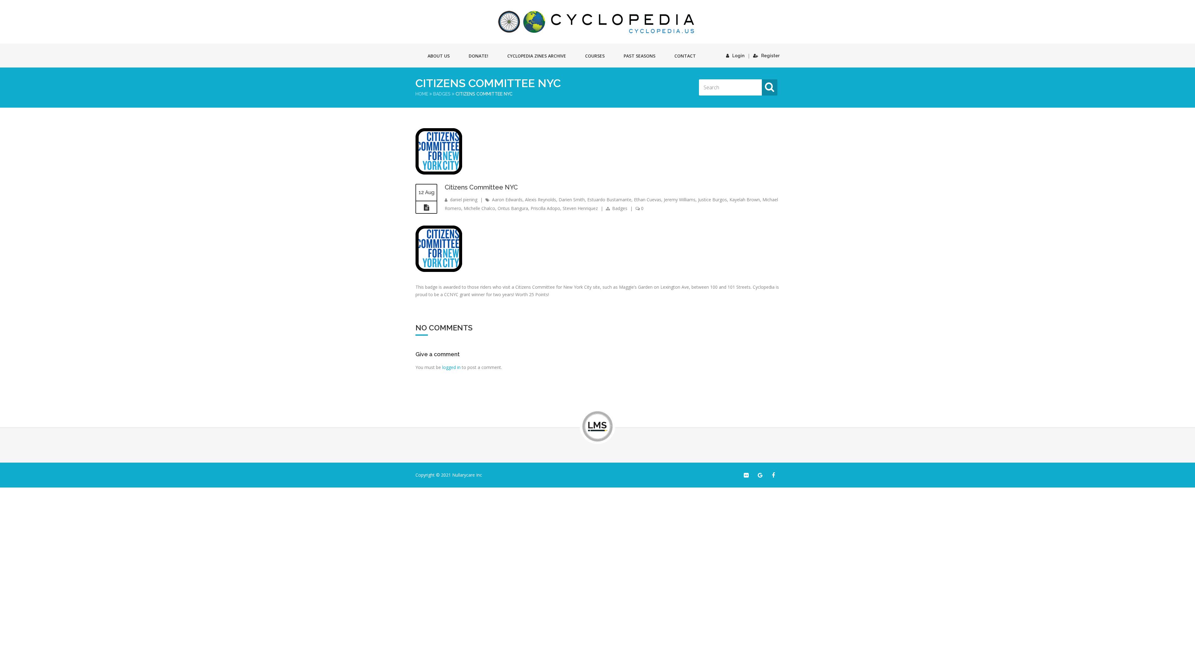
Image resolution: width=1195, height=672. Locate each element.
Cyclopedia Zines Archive (536, 56)
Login (738, 55)
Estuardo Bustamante (609, 200)
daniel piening (463, 200)
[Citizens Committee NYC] (438, 173)
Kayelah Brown (744, 200)
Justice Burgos (712, 200)
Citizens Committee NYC (481, 187)
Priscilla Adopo (545, 208)
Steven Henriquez (580, 208)
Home (421, 93)
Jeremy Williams (680, 200)
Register (770, 55)
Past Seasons (639, 56)
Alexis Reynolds (540, 200)
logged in (451, 367)
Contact (685, 56)
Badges (442, 93)
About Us (439, 56)
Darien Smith (572, 200)
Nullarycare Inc (467, 475)
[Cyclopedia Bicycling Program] (597, 21)
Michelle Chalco (479, 208)
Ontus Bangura (513, 208)
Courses (595, 56)
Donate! (478, 56)
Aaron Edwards (507, 200)
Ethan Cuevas (647, 200)
